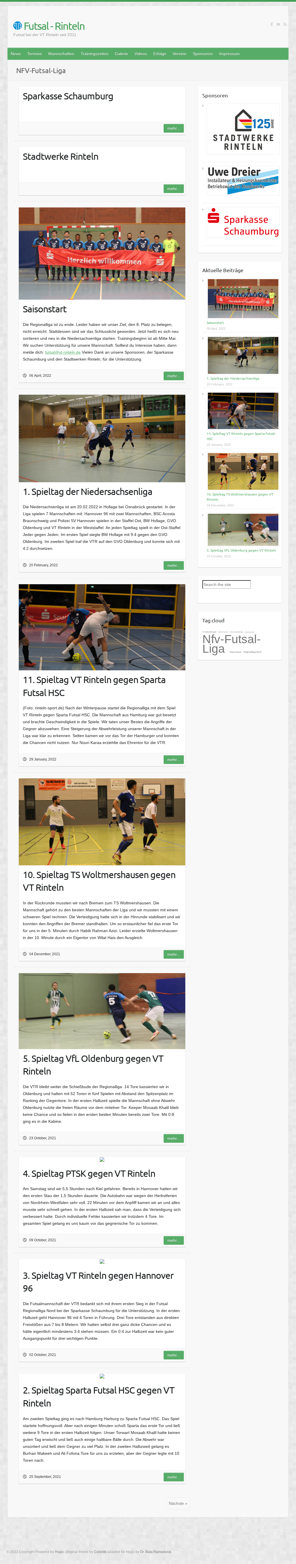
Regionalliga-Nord (252, 652)
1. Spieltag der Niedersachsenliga (233, 378)
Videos (140, 53)
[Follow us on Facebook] (272, 24)
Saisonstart (215, 322)
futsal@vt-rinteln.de (63, 352)
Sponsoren (203, 53)
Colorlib (100, 1552)
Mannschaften (61, 53)
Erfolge (159, 53)
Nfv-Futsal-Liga (231, 643)
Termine (34, 53)
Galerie (121, 53)
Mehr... (173, 128)
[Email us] (278, 24)
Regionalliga (236, 652)
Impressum (229, 53)
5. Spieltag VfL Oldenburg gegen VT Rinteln (241, 550)
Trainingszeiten (94, 53)
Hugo (59, 1552)
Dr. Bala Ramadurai (155, 1552)
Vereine (179, 53)
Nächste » (178, 1503)
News (16, 53)
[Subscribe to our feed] (285, 24)
